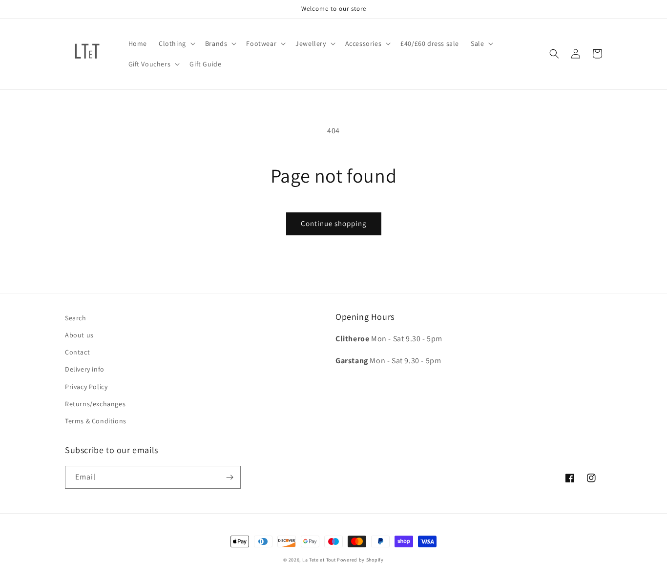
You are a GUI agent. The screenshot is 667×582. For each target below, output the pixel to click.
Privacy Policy (86, 386)
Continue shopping (334, 223)
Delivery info (84, 369)
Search (75, 317)
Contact (77, 352)
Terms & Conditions (95, 420)
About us (79, 335)
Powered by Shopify (360, 560)
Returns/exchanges (95, 403)
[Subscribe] (229, 477)
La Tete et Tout (319, 560)
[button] (176, 43)
